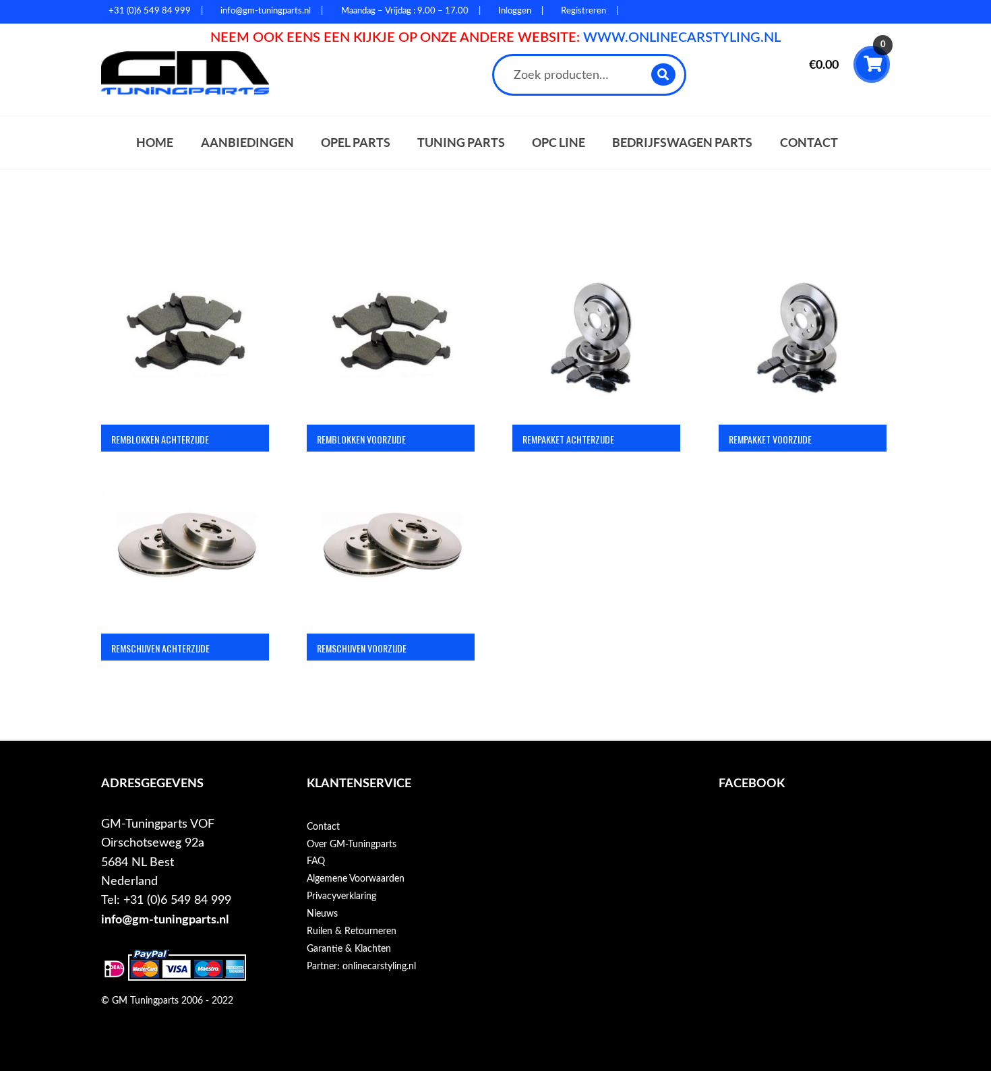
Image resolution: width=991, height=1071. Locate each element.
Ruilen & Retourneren (351, 931)
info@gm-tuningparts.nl (165, 919)
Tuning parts (461, 142)
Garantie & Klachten (349, 949)
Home (154, 142)
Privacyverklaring (341, 896)
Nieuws (322, 914)
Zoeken (663, 74)
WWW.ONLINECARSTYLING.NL (682, 37)
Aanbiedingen (247, 142)
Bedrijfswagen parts (682, 142)
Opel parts (355, 142)
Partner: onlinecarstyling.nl (361, 966)
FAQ (316, 861)
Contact (809, 142)
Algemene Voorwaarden (355, 879)
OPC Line (558, 142)
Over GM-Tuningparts (351, 844)
